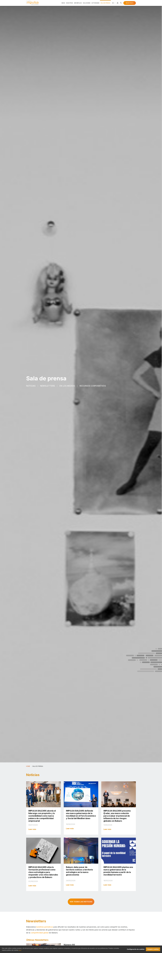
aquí (20, 950)
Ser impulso (78, 3)
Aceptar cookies (153, 949)
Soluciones (86, 3)
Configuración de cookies (135, 949)
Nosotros (69, 3)
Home (28, 766)
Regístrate (129, 3)
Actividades (95, 3)
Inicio (63, 3)
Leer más (32, 829)
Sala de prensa (105, 3)
